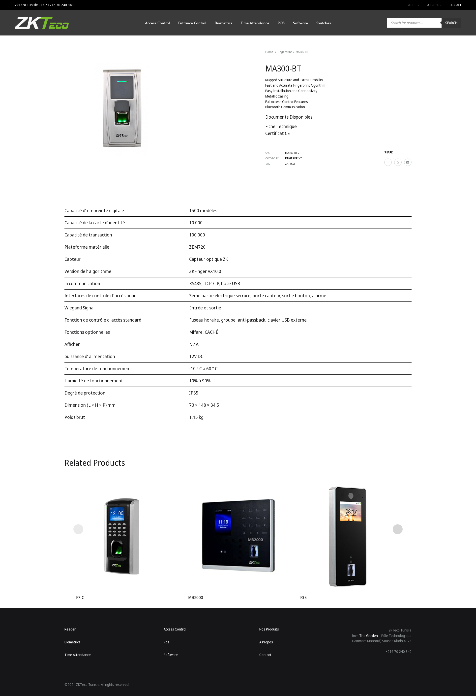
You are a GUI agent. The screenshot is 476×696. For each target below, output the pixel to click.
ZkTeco (290, 164)
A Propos (434, 5)
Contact (455, 5)
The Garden (368, 635)
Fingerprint (284, 52)
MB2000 (195, 597)
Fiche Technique (281, 126)
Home (269, 52)
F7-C (80, 597)
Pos (166, 642)
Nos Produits (269, 629)
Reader (70, 629)
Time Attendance (255, 22)
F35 (303, 597)
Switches (323, 22)
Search (451, 22)
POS (281, 22)
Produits (412, 5)
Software (300, 22)
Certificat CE (277, 133)
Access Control (157, 22)
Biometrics (223, 22)
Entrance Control (192, 22)
